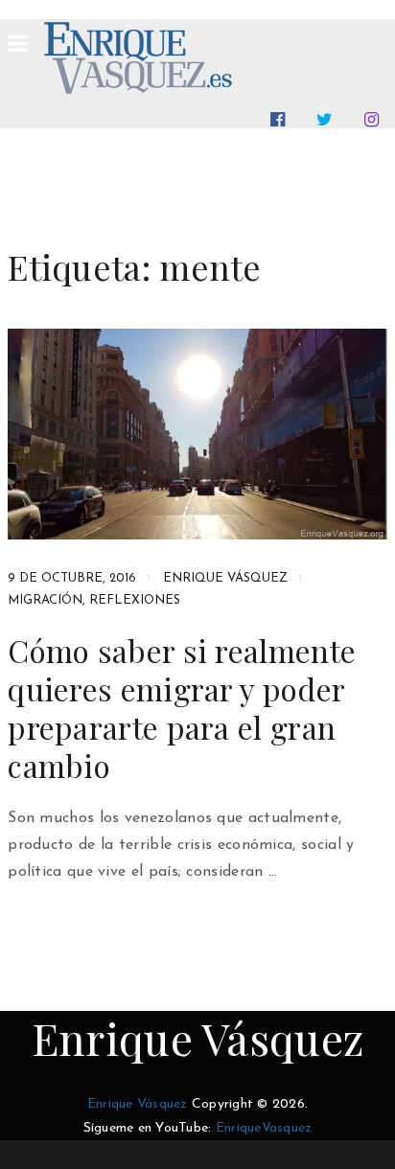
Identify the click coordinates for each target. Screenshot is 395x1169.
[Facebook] (281, 119)
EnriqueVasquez (264, 1128)
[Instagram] (375, 119)
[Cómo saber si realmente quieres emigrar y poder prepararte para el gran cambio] (197, 434)
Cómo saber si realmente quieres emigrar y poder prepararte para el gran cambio (182, 708)
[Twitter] (328, 119)
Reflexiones (134, 600)
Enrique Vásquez (225, 578)
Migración (45, 600)
